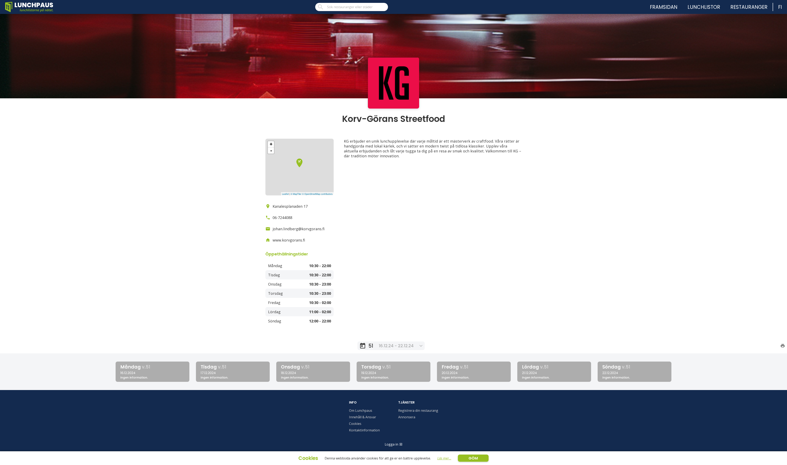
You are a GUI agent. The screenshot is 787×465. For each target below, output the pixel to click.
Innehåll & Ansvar (362, 417)
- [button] (271, 150)
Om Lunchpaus (360, 410)
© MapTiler (296, 193)
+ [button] (271, 144)
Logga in (391, 444)
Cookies (355, 423)
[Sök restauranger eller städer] (351, 7)
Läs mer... (444, 458)
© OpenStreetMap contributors (317, 193)
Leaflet (285, 193)
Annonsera (406, 417)
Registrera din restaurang (418, 410)
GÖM (473, 458)
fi (780, 7)
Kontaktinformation (364, 430)
